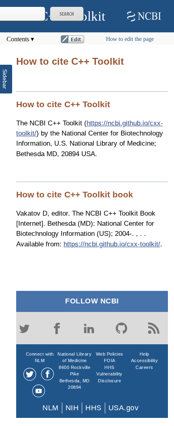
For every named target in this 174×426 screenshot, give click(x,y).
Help (144, 354)
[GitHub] (121, 328)
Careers (144, 367)
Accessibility (144, 360)
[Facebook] (57, 328)
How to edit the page (130, 39)
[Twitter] (24, 328)
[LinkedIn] (89, 328)
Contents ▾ (20, 39)
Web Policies (109, 354)
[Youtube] (39, 391)
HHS (93, 408)
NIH (72, 408)
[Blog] (154, 328)
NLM (50, 408)
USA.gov (123, 408)
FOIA (109, 360)
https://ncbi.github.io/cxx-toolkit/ (112, 244)
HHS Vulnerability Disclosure (109, 374)
